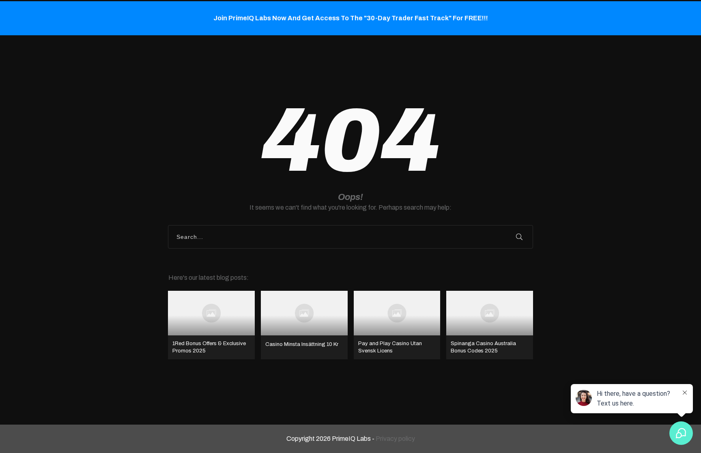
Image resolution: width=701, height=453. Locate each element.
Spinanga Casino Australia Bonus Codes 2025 (489, 325)
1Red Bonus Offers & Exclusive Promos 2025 (211, 325)
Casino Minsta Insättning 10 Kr (304, 325)
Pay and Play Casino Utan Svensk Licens (397, 325)
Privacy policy (395, 438)
